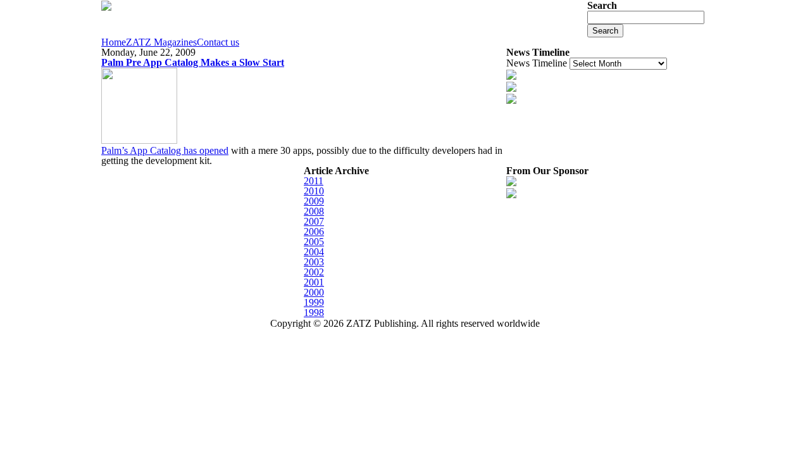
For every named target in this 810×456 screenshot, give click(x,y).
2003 (314, 261)
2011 (313, 180)
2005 (314, 241)
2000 (314, 292)
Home (113, 42)
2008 (314, 211)
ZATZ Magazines (161, 42)
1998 (314, 312)
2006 (314, 231)
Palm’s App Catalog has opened (164, 150)
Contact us (218, 42)
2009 (314, 201)
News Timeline (536, 63)
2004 (314, 251)
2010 (314, 191)
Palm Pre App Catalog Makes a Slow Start (192, 62)
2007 (314, 221)
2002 (314, 272)
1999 (314, 302)
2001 (314, 282)
